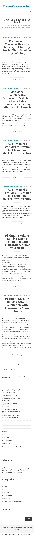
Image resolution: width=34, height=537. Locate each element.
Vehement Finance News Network (12, 37)
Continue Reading (17, 79)
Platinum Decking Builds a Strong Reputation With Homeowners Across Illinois (17, 305)
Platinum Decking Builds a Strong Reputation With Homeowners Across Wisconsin (17, 242)
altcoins (4, 431)
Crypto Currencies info (16, 527)
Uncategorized (6, 443)
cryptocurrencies (7, 440)
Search (4, 516)
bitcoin (4, 434)
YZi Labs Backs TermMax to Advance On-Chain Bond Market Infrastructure (17, 148)
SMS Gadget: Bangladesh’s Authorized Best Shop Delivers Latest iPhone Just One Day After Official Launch (17, 99)
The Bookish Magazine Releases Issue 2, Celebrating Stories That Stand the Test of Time (17, 47)
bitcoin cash (5, 437)
